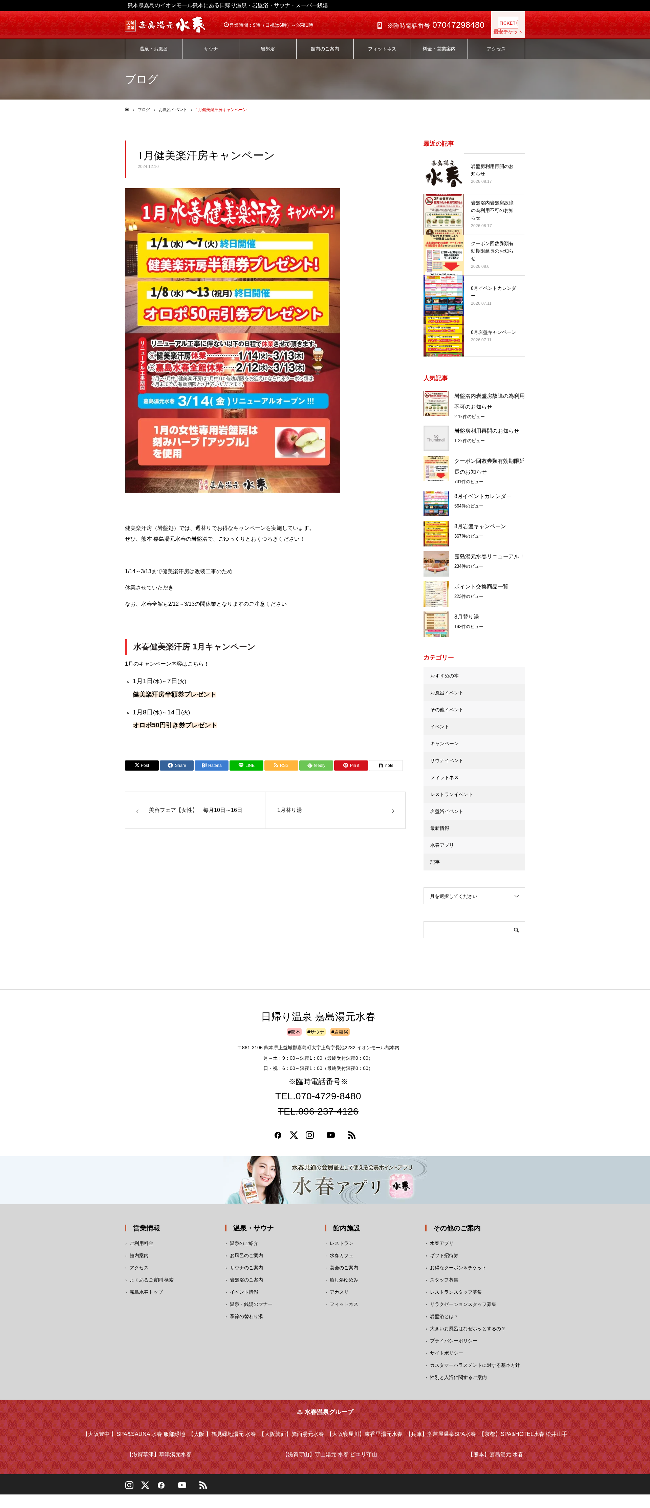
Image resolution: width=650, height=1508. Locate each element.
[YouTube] (182, 1487)
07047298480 (435, 24)
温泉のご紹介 (244, 1243)
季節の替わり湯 (246, 1316)
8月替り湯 (466, 617)
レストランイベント (451, 794)
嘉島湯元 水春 (495, 1454)
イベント (439, 726)
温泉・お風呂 (153, 48)
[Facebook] (278, 1137)
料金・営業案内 (439, 48)
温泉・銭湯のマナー (251, 1304)
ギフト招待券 (444, 1255)
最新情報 (439, 828)
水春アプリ (442, 845)
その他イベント (446, 709)
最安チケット (508, 32)
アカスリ (339, 1292)
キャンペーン (444, 743)
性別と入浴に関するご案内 (458, 1377)
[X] (145, 1487)
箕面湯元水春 (291, 1434)
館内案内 (139, 1255)
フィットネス (382, 48)
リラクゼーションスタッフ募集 (463, 1304)
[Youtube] (331, 1137)
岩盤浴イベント (446, 811)
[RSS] (352, 1137)
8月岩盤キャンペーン (480, 526)
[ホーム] (127, 109)
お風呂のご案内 (246, 1255)
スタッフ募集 (444, 1280)
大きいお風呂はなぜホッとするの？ (468, 1328)
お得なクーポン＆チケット (458, 1267)
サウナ (211, 48)
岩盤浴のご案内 (246, 1280)
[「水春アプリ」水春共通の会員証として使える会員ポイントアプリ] (325, 1180)
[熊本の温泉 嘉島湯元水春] (172, 25)
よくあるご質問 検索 (152, 1280)
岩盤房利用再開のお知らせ (486, 431)
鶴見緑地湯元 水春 (222, 1434)
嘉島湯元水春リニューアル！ (489, 556)
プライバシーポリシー (453, 1340)
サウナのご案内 (246, 1267)
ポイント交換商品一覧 (481, 586)
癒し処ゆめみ (344, 1280)
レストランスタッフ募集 (456, 1292)
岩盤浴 (268, 48)
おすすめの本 (444, 675)
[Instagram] (310, 1137)
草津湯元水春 (159, 1454)
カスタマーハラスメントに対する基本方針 (475, 1365)
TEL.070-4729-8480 (318, 1097)
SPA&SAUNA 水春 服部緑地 (134, 1434)
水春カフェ (341, 1255)
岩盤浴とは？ (444, 1316)
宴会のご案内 (344, 1267)
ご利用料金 (141, 1243)
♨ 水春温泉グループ (325, 1411)
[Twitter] (294, 1137)
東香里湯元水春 (365, 1434)
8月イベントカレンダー (483, 496)
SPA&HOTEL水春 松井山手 (523, 1434)
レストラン (341, 1243)
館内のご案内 (325, 48)
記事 (435, 862)
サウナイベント (446, 760)
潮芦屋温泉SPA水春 (441, 1434)
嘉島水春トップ (146, 1292)
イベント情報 (244, 1292)
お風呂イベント (446, 692)
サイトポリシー (446, 1353)
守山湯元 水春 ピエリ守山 (329, 1454)
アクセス (496, 48)
